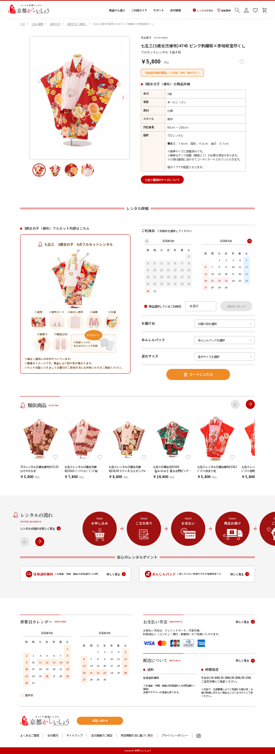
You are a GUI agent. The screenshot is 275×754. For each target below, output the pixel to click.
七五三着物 (37, 24)
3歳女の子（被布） (77, 24)
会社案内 (52, 735)
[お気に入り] (255, 9)
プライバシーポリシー (174, 735)
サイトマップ (74, 735)
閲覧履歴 (226, 10)
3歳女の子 (55, 24)
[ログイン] (246, 9)
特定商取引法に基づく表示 (137, 735)
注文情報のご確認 (101, 735)
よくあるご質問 (29, 735)
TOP (22, 24)
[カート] (264, 9)
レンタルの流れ (205, 10)
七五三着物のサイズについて (162, 180)
